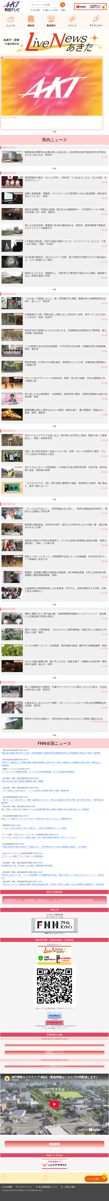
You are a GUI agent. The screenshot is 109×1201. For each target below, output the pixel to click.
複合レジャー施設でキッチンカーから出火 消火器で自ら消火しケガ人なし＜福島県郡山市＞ (37, 819)
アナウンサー (96, 25)
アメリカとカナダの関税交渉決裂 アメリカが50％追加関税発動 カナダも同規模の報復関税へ (38, 772)
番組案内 (51, 25)
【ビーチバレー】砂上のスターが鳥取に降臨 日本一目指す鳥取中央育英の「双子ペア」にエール (39, 837)
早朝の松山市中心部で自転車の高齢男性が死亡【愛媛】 (23, 781)
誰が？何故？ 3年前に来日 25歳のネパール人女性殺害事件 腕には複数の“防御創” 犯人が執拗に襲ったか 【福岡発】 (46, 809)
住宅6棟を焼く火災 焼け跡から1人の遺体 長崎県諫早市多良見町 (27, 865)
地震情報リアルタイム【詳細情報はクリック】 (54, 1053)
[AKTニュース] (54, 42)
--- (54, 1045)
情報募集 (54, 1144)
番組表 (31, 25)
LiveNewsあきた (54, 1022)
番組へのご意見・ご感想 (55, 10)
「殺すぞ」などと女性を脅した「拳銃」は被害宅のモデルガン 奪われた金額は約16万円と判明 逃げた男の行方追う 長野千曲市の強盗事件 (52, 801)
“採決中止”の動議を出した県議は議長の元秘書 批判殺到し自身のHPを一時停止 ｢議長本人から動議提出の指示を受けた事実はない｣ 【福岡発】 (51, 763)
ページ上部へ (93, 1178)
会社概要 (8, 1187)
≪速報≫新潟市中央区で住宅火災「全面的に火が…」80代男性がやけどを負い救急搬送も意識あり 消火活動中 (44, 847)
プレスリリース (25, 1187)
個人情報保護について (48, 1187)
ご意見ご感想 (69, 1187)
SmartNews (54, 1016)
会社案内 (36, 10)
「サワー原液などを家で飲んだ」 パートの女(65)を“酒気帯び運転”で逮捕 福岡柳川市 (35, 790)
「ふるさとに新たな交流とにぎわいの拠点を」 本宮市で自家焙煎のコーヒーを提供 (34, 828)
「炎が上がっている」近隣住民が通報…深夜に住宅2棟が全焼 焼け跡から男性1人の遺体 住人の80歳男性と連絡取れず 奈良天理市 (53, 884)
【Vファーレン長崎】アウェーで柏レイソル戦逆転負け (23, 856)
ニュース (10, 25)
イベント (72, 25)
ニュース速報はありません (54, 1067)
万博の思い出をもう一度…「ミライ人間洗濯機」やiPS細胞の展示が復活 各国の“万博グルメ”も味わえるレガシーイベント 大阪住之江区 (52, 876)
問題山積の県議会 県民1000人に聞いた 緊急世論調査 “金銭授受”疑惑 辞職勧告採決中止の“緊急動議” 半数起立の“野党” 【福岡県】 (51, 753)
